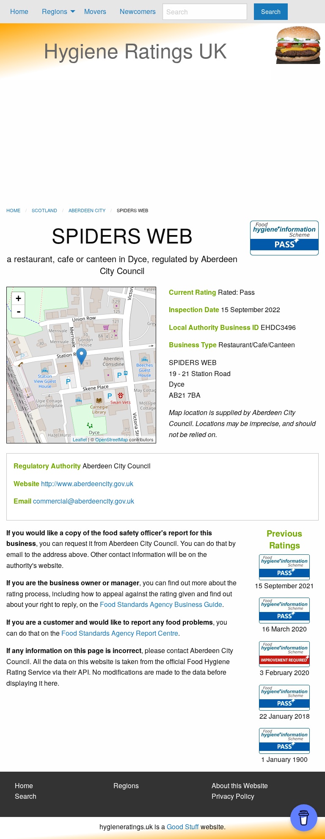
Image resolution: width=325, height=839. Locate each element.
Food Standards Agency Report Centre (119, 633)
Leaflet (80, 439)
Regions (54, 11)
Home (19, 11)
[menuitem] (19, 11)
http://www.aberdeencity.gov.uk (87, 483)
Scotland (44, 210)
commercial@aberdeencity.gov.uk (83, 501)
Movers (95, 11)
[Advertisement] (162, 143)
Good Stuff (183, 826)
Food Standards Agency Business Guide (161, 604)
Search (25, 796)
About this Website (240, 785)
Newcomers (138, 11)
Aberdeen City (87, 210)
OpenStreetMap (111, 439)
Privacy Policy (233, 796)
